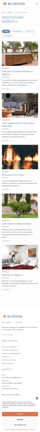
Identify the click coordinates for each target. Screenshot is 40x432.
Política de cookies (10, 429)
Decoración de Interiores (10, 350)
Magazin (10, 12)
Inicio (3, 12)
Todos (6, 31)
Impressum (32, 429)
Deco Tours (6, 356)
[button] (37, 398)
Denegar (20, 419)
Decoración (17, 31)
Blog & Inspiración (8, 363)
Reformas (7, 36)
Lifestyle (29, 31)
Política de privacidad (22, 429)
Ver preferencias (20, 425)
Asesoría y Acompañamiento (11, 353)
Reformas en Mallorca (12, 275)
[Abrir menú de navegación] (36, 4)
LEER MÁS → (6, 89)
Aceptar (20, 414)
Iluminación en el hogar (13, 175)
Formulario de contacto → (10, 388)
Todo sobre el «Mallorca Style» (16, 224)
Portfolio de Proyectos (9, 360)
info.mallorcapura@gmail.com (12, 377)
